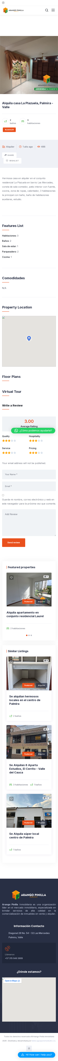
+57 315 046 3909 (14, 958)
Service (6, 448)
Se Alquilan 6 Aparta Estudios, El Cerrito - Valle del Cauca (27, 768)
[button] (29, 338)
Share (10, 155)
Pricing (32, 448)
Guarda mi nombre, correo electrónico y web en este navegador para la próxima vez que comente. (29, 501)
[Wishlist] (11, 577)
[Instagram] (29, 1048)
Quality (6, 436)
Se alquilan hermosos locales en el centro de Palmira (24, 700)
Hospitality (34, 436)
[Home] (29, 895)
